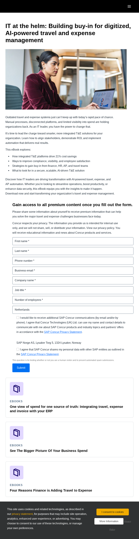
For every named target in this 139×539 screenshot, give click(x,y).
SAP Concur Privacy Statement (63, 332)
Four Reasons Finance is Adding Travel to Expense (51, 490)
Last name (19, 248)
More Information (109, 521)
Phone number (22, 258)
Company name (22, 278)
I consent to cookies (113, 511)
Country (17, 307)
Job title (17, 288)
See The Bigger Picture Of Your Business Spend (48, 451)
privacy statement (22, 513)
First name (19, 239)
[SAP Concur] (21, 6)
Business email (22, 268)
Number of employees (26, 297)
